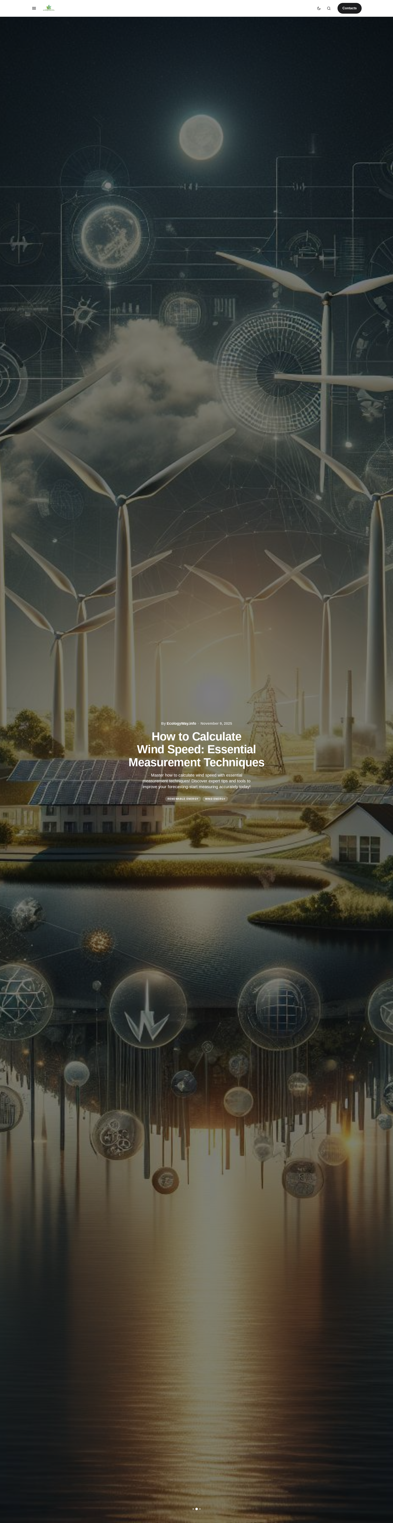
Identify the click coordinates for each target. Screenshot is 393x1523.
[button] (34, 8)
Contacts (349, 8)
